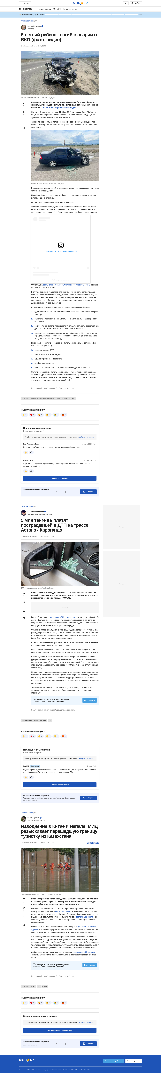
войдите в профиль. (86, 437)
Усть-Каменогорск (63, 399)
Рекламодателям (133, 1061)
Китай (33, 987)
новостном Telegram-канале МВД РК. (60, 108)
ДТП (59, 9)
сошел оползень (62, 911)
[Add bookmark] (24, 128)
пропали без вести (84, 917)
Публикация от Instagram (61, 280)
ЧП (54, 9)
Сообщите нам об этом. (65, 388)
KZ (126, 3)
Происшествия (25, 9)
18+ (73, 399)
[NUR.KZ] (80, 3)
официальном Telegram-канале (62, 617)
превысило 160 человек (83, 952)
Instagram (89, 492)
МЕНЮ (26, 3)
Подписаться (89, 700)
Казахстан (25, 399)
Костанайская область (30, 720)
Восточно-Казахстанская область (43, 399)
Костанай (43, 720)
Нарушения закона (44, 9)
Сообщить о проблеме (113, 1061)
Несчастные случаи (70, 9)
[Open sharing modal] (24, 120)
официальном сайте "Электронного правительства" (66, 285)
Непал (44, 987)
